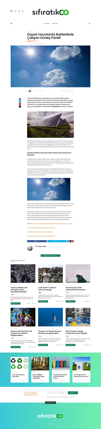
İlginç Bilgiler (30, 31)
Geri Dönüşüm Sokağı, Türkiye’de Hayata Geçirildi (76, 332)
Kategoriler (46, 23)
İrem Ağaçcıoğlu (35, 90)
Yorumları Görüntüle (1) (50, 255)
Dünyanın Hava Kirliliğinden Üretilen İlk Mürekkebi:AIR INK (41, 236)
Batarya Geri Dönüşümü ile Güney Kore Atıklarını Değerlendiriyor (21, 333)
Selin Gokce (35, 380)
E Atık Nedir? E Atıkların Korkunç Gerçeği (47, 288)
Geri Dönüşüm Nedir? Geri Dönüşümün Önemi (60, 376)
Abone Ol (72, 392)
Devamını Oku (15, 303)
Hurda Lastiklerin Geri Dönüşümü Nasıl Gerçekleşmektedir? (19, 289)
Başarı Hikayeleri (42, 328)
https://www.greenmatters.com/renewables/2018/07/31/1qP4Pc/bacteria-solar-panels (52, 223)
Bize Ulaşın (55, 23)
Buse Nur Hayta (44, 292)
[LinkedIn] (22, 11)
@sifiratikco (50, 402)
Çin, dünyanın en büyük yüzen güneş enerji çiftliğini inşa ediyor (41, 227)
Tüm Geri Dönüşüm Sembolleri (18, 375)
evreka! (51, 424)
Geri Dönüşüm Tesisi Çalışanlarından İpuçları (75, 288)
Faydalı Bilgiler (41, 285)
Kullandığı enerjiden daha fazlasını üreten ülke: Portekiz (40, 231)
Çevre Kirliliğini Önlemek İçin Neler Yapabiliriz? (39, 376)
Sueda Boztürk (16, 294)
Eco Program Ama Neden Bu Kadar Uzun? (81, 375)
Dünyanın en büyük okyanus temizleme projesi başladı (49, 332)
